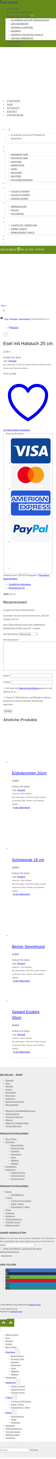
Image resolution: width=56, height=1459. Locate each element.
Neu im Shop (14, 146)
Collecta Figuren (20, 195)
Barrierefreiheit (11, 1105)
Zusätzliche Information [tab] (20, 584)
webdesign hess (35, 1305)
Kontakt (12, 111)
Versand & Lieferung (22, 27)
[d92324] (13, 328)
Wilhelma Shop (11, 1335)
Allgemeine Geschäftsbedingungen (30, 20)
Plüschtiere (43, 575)
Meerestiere (17, 165)
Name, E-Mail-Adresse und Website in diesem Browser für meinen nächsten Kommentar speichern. (27, 701)
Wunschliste (13, 45)
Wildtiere (16, 176)
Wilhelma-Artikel (17, 239)
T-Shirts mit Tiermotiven (24, 225)
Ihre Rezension (11, 640)
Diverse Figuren (19, 199)
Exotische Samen (17, 236)
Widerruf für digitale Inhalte (27, 35)
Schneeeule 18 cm (28, 860)
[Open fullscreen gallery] (5, 334)
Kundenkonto (14, 42)
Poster (15, 210)
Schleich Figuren (20, 191)
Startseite (13, 101)
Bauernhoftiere (19, 154)
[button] (7, 1270)
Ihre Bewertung (11, 634)
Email (2, 1245)
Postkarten (17, 214)
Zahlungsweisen (20, 24)
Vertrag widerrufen (22, 38)
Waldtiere (16, 173)
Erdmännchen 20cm (29, 773)
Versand (12, 361)
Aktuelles (13, 108)
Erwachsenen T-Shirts (23, 232)
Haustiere (16, 162)
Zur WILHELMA (15, 115)
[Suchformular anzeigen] (2, 122)
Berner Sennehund (28, 946)
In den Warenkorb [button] (21, 807)
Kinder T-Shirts (19, 229)
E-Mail (7, 682)
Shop (10, 104)
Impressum (12, 9)
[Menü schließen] (0, 1329)
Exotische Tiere (19, 158)
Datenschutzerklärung (19, 12)
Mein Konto (10, 1096)
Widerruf (16, 31)
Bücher (8, 1192)
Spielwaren (14, 217)
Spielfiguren (10, 1170)
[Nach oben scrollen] (3, 1323)
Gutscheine (14, 243)
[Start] (1, 319)
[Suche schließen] (2, 1444)
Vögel (14, 169)
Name (6, 676)
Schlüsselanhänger (22, 180)
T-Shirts (8, 1198)
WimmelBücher (19, 206)
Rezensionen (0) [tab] (17, 588)
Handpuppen (14, 183)
